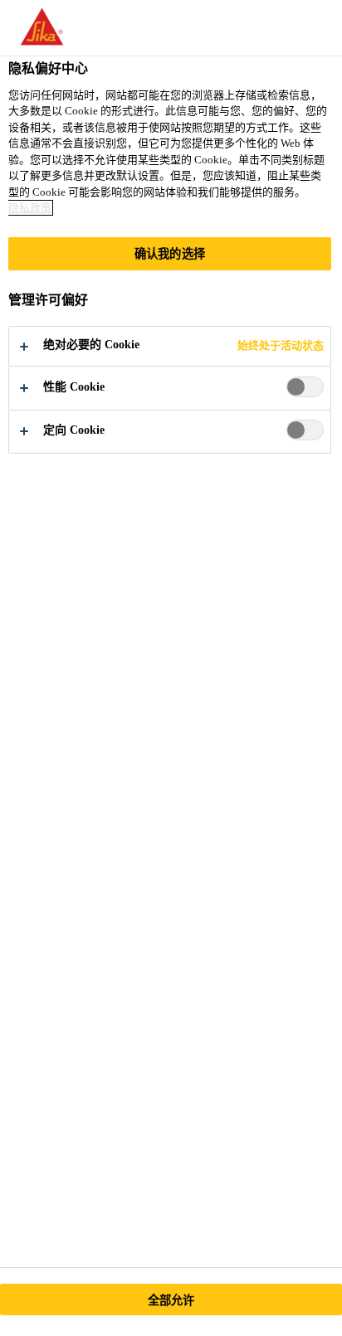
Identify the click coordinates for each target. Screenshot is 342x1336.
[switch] (305, 387)
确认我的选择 (169, 253)
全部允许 (171, 1300)
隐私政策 (29, 208)
